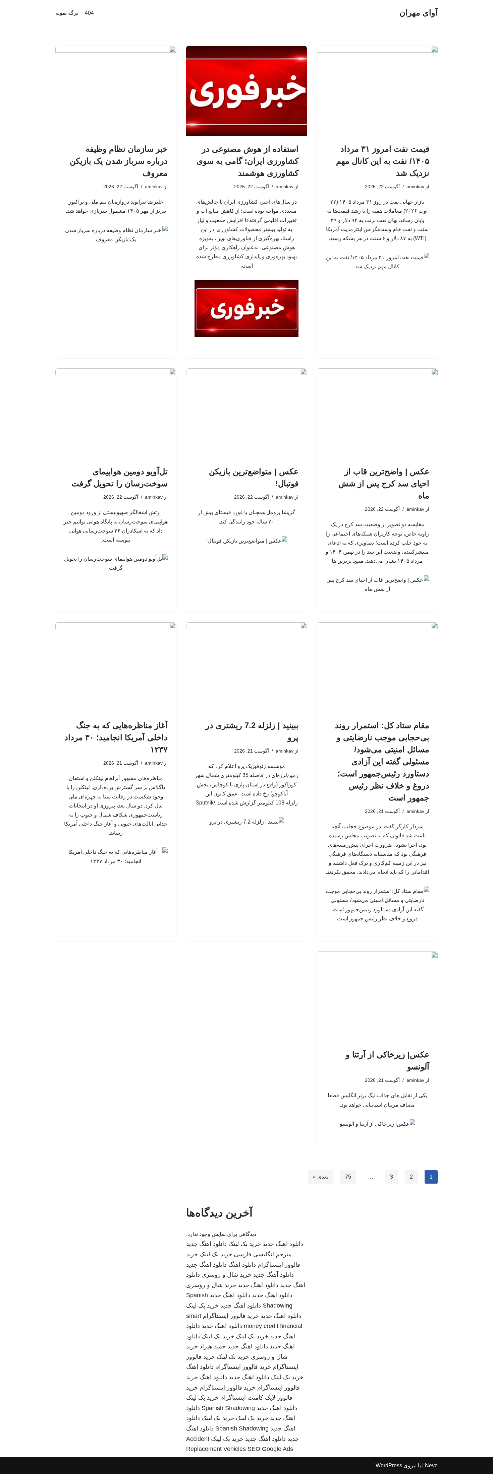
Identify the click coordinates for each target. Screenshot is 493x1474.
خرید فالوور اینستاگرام (231, 1316)
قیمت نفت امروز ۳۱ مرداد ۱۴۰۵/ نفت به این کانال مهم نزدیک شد (382, 161)
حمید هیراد (213, 1346)
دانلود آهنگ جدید (273, 1274)
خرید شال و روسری (227, 1274)
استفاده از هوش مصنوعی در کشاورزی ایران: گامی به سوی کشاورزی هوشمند (247, 161)
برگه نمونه (66, 13)
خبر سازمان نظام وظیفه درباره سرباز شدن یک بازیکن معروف (119, 161)
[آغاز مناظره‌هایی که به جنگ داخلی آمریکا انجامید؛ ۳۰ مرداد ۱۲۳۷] (115, 667)
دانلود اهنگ (242, 1264)
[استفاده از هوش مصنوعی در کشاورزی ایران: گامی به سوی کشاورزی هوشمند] (246, 91)
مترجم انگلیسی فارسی (263, 1254)
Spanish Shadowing (228, 1408)
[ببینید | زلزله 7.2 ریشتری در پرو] (246, 667)
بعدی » (320, 1177)
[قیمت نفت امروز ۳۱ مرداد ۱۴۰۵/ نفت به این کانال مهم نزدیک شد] (377, 91)
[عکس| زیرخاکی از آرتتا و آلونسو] (377, 997)
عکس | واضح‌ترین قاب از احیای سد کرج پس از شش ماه (383, 483)
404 (89, 13)
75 (348, 1177)
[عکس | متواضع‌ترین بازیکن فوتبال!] (246, 413)
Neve (431, 1465)
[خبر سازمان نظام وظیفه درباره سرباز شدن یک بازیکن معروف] (115, 91)
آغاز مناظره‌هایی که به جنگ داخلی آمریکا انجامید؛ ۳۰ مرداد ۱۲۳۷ (116, 737)
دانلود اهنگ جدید (283, 1244)
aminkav (415, 186)
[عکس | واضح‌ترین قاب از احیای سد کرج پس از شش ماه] (377, 413)
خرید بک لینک (244, 1244)
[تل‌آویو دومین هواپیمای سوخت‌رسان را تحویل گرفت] (115, 413)
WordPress (389, 1465)
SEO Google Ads (270, 1449)
